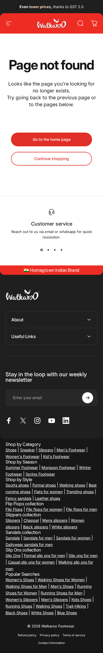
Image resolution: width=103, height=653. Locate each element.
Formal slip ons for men (44, 555)
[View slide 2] (48, 249)
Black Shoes (16, 612)
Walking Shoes (49, 606)
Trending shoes (80, 491)
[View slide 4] (61, 249)
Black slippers (35, 527)
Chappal (31, 520)
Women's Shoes (19, 579)
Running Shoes (18, 606)
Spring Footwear (40, 474)
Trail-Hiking (76, 606)
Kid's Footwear (56, 456)
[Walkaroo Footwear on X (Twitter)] (23, 420)
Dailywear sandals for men (29, 544)
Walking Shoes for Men (26, 586)
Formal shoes (44, 485)
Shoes (10, 450)
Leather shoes (47, 498)
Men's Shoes (62, 586)
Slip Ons (12, 555)
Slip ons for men (83, 555)
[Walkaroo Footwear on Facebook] (8, 420)
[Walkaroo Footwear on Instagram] (37, 420)
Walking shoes (72, 485)
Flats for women (48, 491)
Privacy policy (49, 635)
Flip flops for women (44, 509)
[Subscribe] (87, 397)
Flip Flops (14, 509)
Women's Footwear (22, 456)
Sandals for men (37, 538)
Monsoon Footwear (58, 467)
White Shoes (42, 612)
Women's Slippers (21, 599)
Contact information (51, 643)
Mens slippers (54, 520)
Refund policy (27, 635)
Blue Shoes (67, 612)
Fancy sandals (18, 498)
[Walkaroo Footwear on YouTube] (51, 420)
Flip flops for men (81, 509)
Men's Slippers (54, 599)
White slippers (64, 527)
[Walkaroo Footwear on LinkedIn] (66, 420)
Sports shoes (17, 485)
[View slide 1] (41, 249)
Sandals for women (73, 538)
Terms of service (74, 635)
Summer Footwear (21, 467)
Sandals (12, 538)
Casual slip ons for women (31, 562)
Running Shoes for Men (61, 593)
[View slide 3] (55, 249)
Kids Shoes (81, 599)
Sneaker (27, 450)
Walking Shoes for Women (61, 579)
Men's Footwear (71, 450)
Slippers (45, 450)
